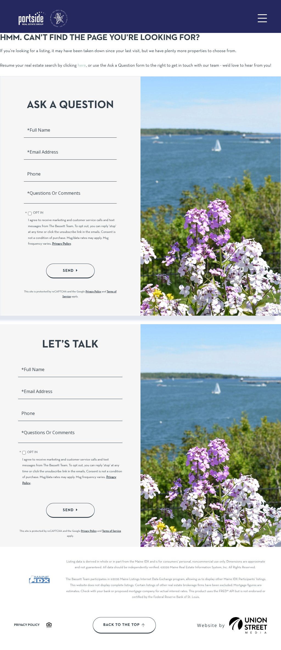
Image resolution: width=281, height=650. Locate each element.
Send (68, 271)
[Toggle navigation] (262, 18)
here (82, 66)
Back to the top (121, 625)
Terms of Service (111, 531)
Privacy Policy (61, 244)
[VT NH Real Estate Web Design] (248, 625)
